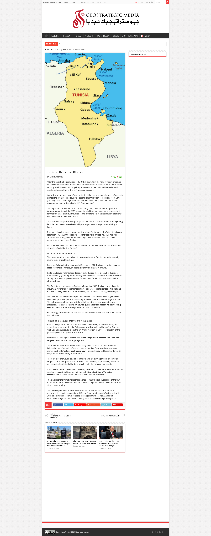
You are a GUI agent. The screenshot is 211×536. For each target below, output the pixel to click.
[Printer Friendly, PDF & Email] (116, 177)
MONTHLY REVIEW (130, 36)
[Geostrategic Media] (105, 18)
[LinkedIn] (150, 2)
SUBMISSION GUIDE (87, 2)
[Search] (167, 2)
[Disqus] (85, 488)
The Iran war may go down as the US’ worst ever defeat (85, 442)
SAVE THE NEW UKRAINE (110, 415)
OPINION (66, 36)
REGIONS (55, 36)
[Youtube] (152, 2)
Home (46, 35)
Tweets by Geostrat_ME (138, 54)
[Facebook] (145, 2)
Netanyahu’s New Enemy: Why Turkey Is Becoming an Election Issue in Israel (58, 443)
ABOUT (66, 2)
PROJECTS (89, 36)
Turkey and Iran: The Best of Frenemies (60, 416)
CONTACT (75, 2)
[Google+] (142, 2)
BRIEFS (116, 36)
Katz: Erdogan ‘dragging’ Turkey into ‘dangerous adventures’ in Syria (109, 443)
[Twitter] (147, 2)
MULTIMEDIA (103, 36)
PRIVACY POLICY (102, 2)
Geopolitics (62, 50)
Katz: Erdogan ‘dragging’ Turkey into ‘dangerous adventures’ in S (80, 44)
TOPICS (77, 36)
